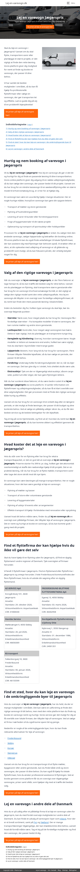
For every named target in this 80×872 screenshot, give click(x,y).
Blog (59, 870)
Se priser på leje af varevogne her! (40, 27)
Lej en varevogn (41, 870)
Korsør (11, 748)
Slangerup (12, 753)
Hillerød (11, 758)
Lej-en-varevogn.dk (16, 3)
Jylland (63, 818)
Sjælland (45, 822)
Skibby (11, 743)
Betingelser (73, 870)
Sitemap (65, 870)
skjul (30, 124)
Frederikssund (14, 738)
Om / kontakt (52, 870)
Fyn (35, 822)
